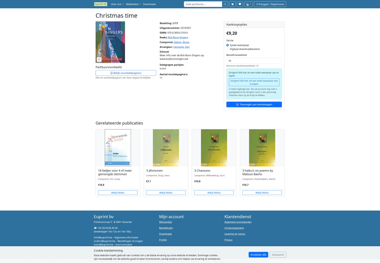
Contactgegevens (234, 228)
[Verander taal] (248, 4)
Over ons (116, 4)
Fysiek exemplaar (239, 45)
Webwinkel (132, 4)
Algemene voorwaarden (237, 222)
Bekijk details (117, 192)
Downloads (149, 4)
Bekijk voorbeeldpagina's (127, 73)
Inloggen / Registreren (271, 4)
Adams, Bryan (181, 42)
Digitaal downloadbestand (245, 49)
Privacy (228, 239)
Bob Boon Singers (178, 37)
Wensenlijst (165, 222)
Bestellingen (166, 228)
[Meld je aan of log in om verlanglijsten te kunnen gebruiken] (99, 59)
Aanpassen (278, 254)
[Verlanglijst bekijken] (240, 4)
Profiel (163, 239)
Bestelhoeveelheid (236, 55)
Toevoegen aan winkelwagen (256, 104)
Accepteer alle (258, 254)
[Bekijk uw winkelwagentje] (232, 4)
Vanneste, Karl (181, 47)
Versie (229, 40)
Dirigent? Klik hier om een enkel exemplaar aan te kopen (254, 82)
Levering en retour (234, 234)
